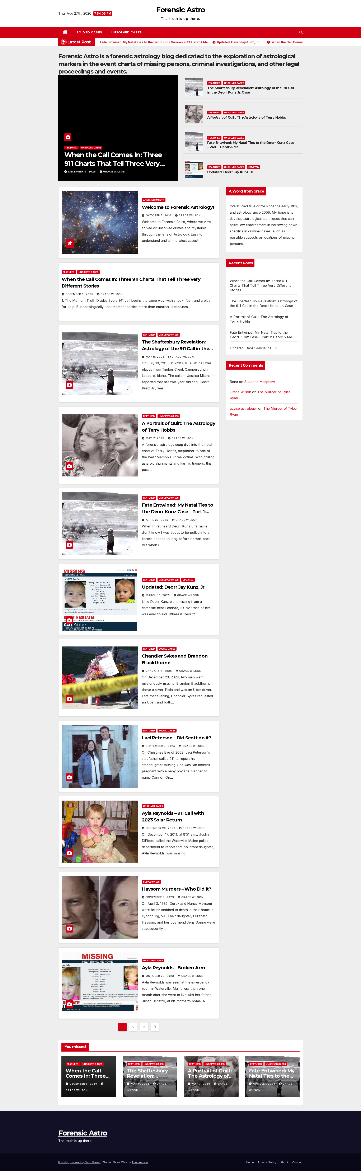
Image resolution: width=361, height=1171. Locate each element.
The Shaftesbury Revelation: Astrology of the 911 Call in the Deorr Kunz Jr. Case (175, 348)
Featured (71, 147)
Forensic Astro (180, 9)
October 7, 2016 (159, 215)
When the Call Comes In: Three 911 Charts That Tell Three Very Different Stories (113, 163)
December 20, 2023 (161, 828)
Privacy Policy (267, 1162)
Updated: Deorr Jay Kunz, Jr (230, 172)
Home (250, 1162)
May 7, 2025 (155, 438)
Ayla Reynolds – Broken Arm (173, 968)
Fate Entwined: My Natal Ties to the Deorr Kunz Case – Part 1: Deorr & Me (177, 511)
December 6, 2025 (82, 171)
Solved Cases (89, 32)
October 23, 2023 (160, 975)
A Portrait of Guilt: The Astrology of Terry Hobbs (246, 117)
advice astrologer (243, 408)
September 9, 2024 (161, 746)
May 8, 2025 (155, 356)
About (284, 1162)
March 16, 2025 (158, 595)
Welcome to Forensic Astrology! (178, 207)
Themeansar (140, 1162)
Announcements (153, 200)
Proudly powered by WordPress (79, 1162)
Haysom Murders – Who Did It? (176, 889)
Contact (297, 1162)
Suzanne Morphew (259, 382)
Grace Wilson (114, 171)
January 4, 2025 (159, 670)
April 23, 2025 (157, 519)
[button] (301, 32)
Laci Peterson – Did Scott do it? (176, 738)
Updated (253, 167)
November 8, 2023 (160, 897)
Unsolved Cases (126, 32)
